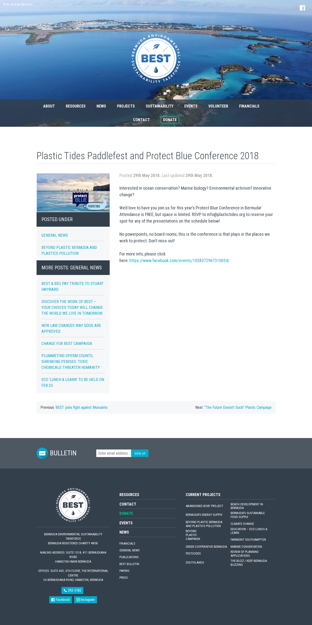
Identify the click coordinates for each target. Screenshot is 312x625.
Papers (124, 571)
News (101, 106)
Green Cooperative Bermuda (206, 546)
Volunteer (218, 106)
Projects (126, 106)
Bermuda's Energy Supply (204, 515)
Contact (141, 119)
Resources (76, 106)
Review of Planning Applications (245, 553)
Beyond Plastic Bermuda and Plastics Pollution (204, 524)
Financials (249, 106)
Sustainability (159, 106)
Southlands (195, 562)
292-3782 (74, 590)
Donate (170, 119)
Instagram (87, 599)
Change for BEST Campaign (66, 343)
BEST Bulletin (129, 564)
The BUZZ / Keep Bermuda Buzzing (249, 562)
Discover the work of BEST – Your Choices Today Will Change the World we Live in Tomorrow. (72, 307)
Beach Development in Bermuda (247, 506)
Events (190, 106)
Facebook (62, 599)
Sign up (139, 453)
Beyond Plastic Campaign (193, 535)
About (49, 106)
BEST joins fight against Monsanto (81, 407)
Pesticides (193, 553)
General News (54, 235)
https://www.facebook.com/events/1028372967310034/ (179, 260)
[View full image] (73, 192)
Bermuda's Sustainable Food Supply (248, 515)
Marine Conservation (246, 546)
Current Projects (203, 494)
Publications (129, 557)
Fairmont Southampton (248, 539)
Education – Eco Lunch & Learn (249, 531)
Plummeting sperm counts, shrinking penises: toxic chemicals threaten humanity (70, 361)
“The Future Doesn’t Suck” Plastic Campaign (238, 407)
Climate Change (242, 524)
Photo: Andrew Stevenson (18, 4)
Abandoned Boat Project (204, 506)
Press (123, 577)
